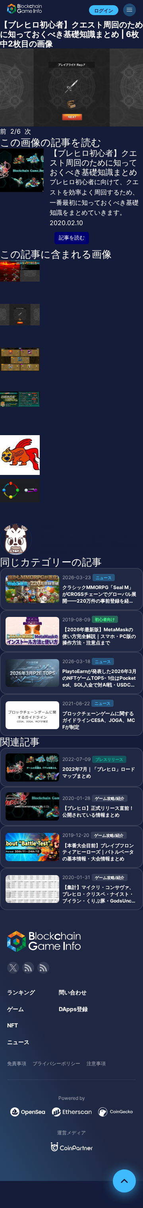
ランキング (21, 992)
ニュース (18, 1042)
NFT (12, 1025)
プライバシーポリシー (56, 1063)
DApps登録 (73, 1009)
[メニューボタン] (129, 10)
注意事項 (96, 1063)
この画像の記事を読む (50, 142)
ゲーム (15, 1009)
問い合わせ (73, 992)
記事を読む (72, 238)
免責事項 (16, 1063)
